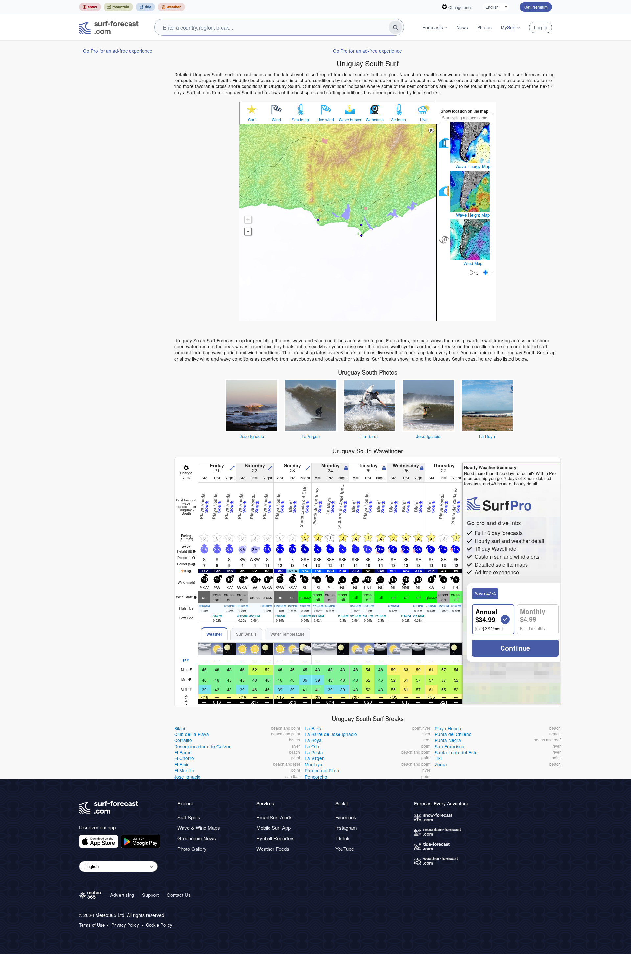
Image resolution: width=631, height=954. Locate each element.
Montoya (313, 764)
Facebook (345, 817)
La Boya (487, 436)
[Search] (395, 27)
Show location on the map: (465, 111)
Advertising (122, 894)
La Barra (370, 436)
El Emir (181, 764)
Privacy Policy (125, 925)
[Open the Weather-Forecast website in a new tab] (171, 7)
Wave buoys (350, 119)
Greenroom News (196, 838)
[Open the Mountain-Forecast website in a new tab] (118, 7)
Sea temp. (301, 119)
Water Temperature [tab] (287, 634)
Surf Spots (188, 817)
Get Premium (536, 7)
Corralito (183, 740)
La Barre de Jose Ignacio (331, 734)
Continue (515, 648)
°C (476, 273)
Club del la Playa (191, 734)
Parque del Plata (322, 770)
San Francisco (449, 746)
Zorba (441, 764)
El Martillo (184, 770)
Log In (540, 27)
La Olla (312, 746)
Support (150, 894)
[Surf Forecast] (109, 27)
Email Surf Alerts (274, 817)
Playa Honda (448, 728)
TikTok (342, 838)
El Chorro (184, 758)
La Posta (314, 752)
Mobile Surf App (273, 827)
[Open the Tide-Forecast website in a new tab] (145, 7)
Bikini (179, 728)
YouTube (344, 848)
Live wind (325, 119)
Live (424, 119)
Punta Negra (448, 740)
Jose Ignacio (252, 436)
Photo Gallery (192, 848)
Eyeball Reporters (275, 838)
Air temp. (399, 119)
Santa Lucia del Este (456, 752)
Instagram (346, 827)
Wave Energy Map (473, 166)
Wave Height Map (473, 215)
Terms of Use (92, 925)
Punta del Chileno (453, 734)
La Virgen (311, 436)
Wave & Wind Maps (198, 827)
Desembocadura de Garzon (203, 746)
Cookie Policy (159, 925)
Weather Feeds (272, 848)
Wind (276, 119)
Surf (251, 119)
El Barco (183, 752)
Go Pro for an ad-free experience (117, 50)
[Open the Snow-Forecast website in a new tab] (90, 7)
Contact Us (179, 894)
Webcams (375, 119)
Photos (484, 27)
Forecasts (432, 27)
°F (491, 273)
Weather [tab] (214, 634)
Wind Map (472, 263)
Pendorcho (316, 776)
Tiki (438, 758)
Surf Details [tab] (246, 634)
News (462, 27)
